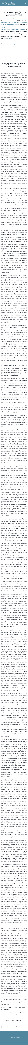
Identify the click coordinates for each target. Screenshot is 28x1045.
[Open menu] (26, 3)
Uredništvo (10, 18)
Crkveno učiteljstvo (14, 10)
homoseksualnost (5, 1026)
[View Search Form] (23, 3)
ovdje (10, 38)
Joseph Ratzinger (14, 1026)
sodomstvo (22, 1026)
